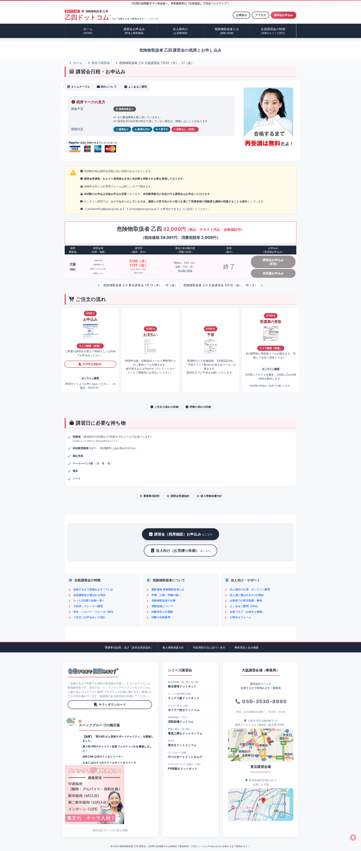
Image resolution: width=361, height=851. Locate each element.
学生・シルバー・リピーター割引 (93, 611)
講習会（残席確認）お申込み (183, 534)
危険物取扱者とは (227, 30)
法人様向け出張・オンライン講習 (250, 589)
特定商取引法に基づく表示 (209, 647)
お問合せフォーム (240, 617)
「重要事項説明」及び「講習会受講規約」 (127, 647)
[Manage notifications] (353, 837)
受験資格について (162, 606)
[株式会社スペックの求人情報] (110, 794)
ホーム (88, 30)
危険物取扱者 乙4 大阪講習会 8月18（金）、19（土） (220, 285)
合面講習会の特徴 (273, 30)
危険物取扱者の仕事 (164, 600)
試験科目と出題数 (162, 611)
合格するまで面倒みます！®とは (93, 589)
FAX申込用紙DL (92, 364)
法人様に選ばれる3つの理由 (247, 595)
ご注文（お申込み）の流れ (89, 617)
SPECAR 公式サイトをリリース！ (103, 756)
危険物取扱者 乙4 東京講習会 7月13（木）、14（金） (140, 285)
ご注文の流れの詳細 (166, 406)
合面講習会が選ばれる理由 (89, 595)
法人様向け (180, 30)
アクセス (260, 15)
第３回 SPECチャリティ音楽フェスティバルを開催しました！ (117, 748)
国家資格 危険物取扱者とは (168, 589)
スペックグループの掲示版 (99, 725)
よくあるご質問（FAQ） (244, 606)
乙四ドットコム (88, 17)
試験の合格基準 (161, 617)
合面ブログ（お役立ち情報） (247, 611)
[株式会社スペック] (71, 722)
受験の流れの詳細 (200, 406)
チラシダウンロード (112, 704)
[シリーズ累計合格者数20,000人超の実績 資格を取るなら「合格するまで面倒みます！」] (93, 671)
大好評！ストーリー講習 (88, 606)
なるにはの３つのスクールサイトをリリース (109, 762)
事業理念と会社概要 (246, 647)
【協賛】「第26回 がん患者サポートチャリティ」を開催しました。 (118, 738)
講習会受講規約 (180, 495)
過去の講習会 (100, 63)
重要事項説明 (151, 495)
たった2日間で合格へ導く (89, 600)
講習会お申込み (283, 15)
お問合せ (241, 15)
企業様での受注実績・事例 (246, 600)
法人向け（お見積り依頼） (183, 550)
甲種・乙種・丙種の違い (166, 595)
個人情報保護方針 (211, 495)
